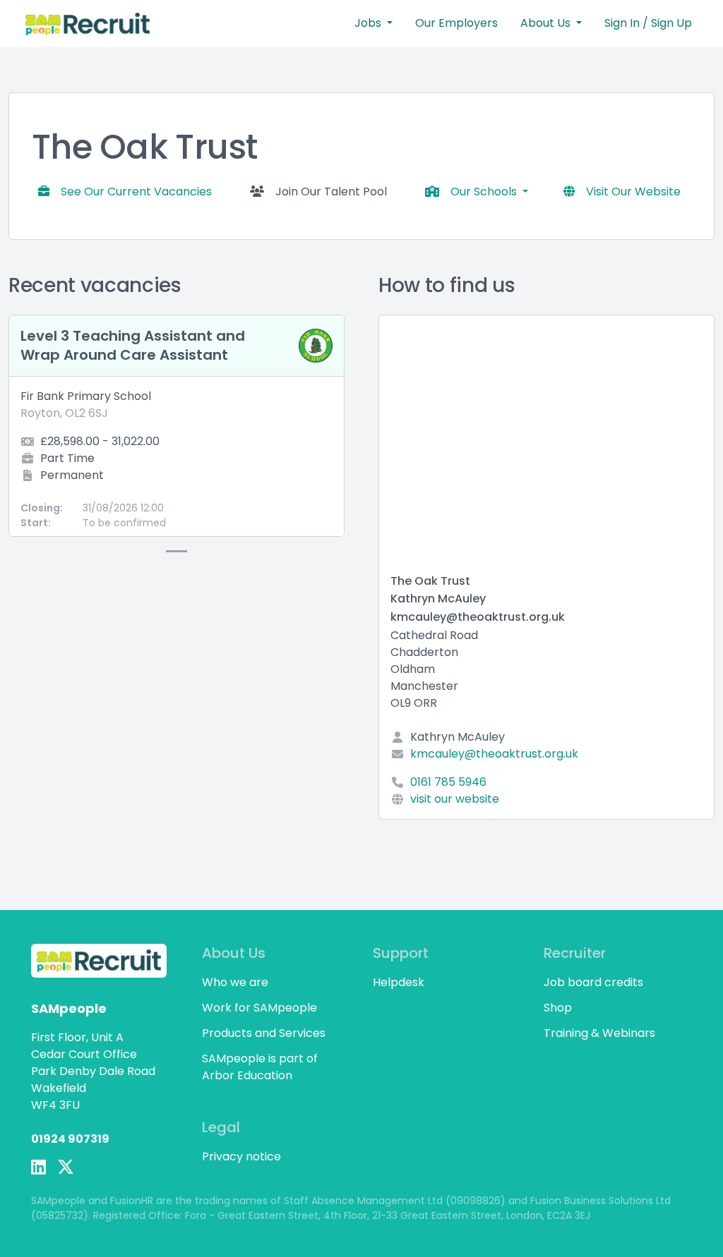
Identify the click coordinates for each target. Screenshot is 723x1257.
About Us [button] (546, 23)
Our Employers (456, 23)
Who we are (235, 982)
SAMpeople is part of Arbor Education (260, 1066)
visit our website (454, 799)
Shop (558, 1008)
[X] (65, 1167)
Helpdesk (398, 982)
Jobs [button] (369, 23)
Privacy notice (241, 1156)
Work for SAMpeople (259, 1008)
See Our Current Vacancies (136, 191)
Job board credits (593, 982)
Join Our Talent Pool (331, 191)
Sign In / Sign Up (648, 23)
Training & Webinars (599, 1033)
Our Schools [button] (485, 191)
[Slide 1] (176, 551)
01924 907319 (70, 1139)
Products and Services (263, 1033)
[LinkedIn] (38, 1167)
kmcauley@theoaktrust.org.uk (494, 754)
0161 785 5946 (448, 782)
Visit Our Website (633, 191)
